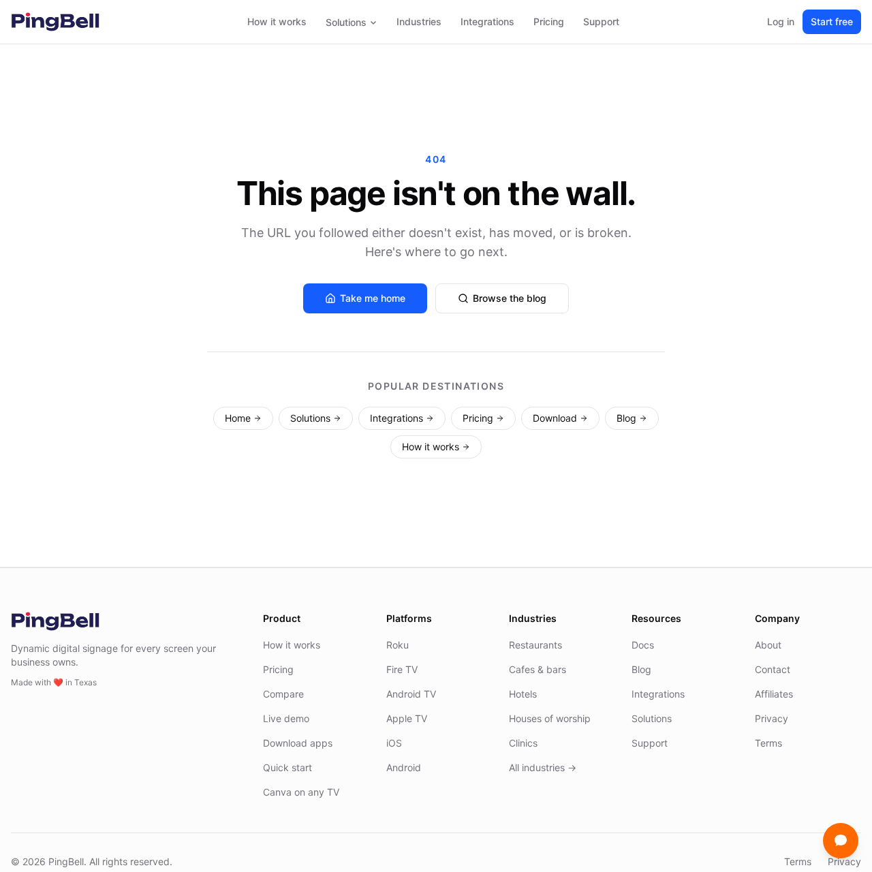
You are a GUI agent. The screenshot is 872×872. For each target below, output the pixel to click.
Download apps (297, 743)
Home (238, 418)
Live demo (286, 718)
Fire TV (402, 669)
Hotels (523, 694)
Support (601, 21)
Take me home (372, 298)
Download (555, 418)
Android (403, 767)
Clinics (523, 743)
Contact (772, 669)
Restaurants (535, 645)
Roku (397, 645)
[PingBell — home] (55, 21)
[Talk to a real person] (840, 840)
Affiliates (774, 694)
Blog (626, 418)
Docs (643, 645)
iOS (394, 743)
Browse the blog (509, 298)
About (768, 645)
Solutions (346, 22)
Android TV (411, 694)
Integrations (487, 21)
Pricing (548, 21)
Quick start (287, 767)
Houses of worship (550, 718)
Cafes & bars (537, 669)
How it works (277, 21)
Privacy (771, 718)
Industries (418, 21)
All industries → (542, 767)
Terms (768, 743)
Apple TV (406, 718)
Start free (832, 21)
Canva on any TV (301, 792)
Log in (780, 21)
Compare (283, 694)
